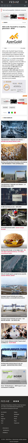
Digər (2, 420)
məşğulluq (12, 107)
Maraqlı (15, 416)
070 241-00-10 (5, 428)
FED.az (9, 58)
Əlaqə (15, 420)
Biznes (2, 414)
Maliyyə (15, 412)
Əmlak (15, 418)
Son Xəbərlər (4, 412)
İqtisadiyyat (16, 414)
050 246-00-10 (6, 430)
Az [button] (25, 5)
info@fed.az (5, 432)
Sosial (2, 416)
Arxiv (2, 423)
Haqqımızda (16, 423)
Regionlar (3, 418)
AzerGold (5, 107)
